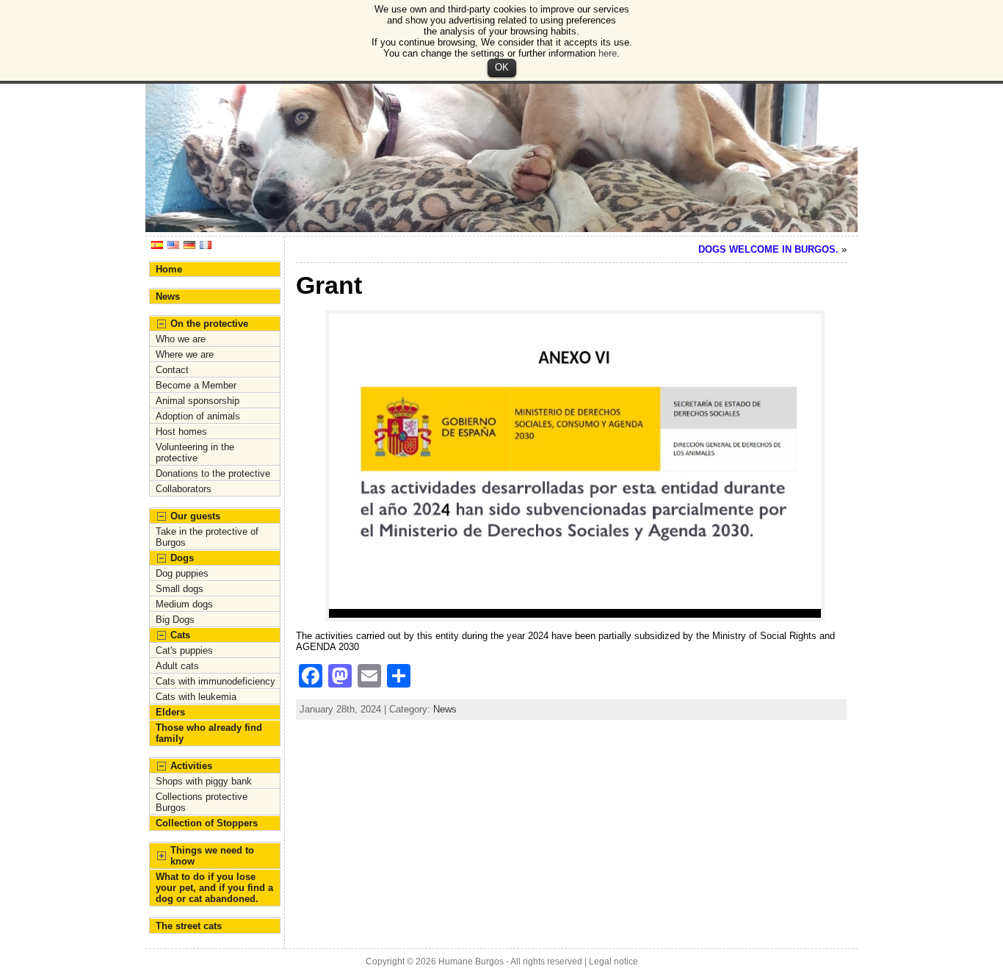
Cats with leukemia (196, 696)
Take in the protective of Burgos (207, 537)
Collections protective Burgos (201, 802)
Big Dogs (175, 619)
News (168, 296)
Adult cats (177, 665)
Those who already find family (209, 733)
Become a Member (196, 385)
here (607, 53)
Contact (172, 369)
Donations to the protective (213, 473)
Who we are (181, 338)
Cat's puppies (184, 650)
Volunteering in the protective (195, 452)
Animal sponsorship (197, 400)
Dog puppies (182, 573)
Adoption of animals (198, 416)
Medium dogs (184, 604)
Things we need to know (212, 856)
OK (502, 67)
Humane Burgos (471, 961)
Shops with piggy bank (204, 781)
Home (169, 269)
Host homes (181, 431)
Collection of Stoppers (207, 823)
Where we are (185, 354)
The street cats (189, 925)
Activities (191, 765)
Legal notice (613, 961)
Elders (170, 712)
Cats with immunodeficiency (215, 681)
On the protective (209, 323)
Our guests (195, 516)
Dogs (182, 557)
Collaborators (183, 488)
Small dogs (179, 588)
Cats (180, 635)
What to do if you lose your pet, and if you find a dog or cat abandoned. (214, 887)
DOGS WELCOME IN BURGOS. (768, 249)
